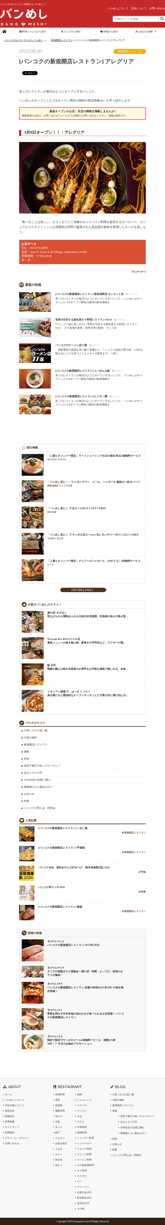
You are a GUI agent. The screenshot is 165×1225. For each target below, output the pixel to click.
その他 (80, 1208)
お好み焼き (61, 1143)
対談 (26, 758)
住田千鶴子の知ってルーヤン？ (42, 765)
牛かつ (58, 1116)
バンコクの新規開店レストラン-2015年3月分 (73, 944)
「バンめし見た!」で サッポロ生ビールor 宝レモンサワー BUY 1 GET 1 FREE (93, 536)
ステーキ (82, 1105)
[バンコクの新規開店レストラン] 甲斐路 (61, 847)
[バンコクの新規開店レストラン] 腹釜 (60, 906)
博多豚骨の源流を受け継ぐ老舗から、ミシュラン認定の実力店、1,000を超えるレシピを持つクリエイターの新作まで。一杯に (99, 349)
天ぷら (58, 1127)
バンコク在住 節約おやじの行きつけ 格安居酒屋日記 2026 (74, 867)
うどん (80, 1121)
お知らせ (29, 793)
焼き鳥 (58, 1159)
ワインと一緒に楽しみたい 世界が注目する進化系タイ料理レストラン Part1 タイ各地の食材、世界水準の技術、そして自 (97, 323)
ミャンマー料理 (85, 1138)
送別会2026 (83, 1203)
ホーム (8, 1094)
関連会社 (9, 1116)
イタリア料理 (84, 1148)
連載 (26, 751)
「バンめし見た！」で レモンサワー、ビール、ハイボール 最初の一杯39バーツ (93, 483)
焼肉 (79, 1094)
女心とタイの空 (33, 772)
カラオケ (82, 1176)
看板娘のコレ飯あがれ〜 (38, 786)
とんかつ (60, 1138)
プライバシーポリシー (17, 1138)
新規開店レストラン (62, 40)
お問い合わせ (157, 8)
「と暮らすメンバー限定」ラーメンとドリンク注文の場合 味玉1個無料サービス (94, 457)
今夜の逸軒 (30, 737)
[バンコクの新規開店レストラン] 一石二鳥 (63, 828)
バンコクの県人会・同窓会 (39, 807)
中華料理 (82, 1127)
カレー (58, 1154)
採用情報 (9, 1121)
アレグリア (137, 271)
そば (79, 1116)
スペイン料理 (84, 1159)
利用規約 (9, 1132)
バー (79, 1181)
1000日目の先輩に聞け (37, 779)
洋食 (57, 1121)
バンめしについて (117, 8)
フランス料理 (84, 1154)
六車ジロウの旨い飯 (35, 730)
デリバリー (83, 1187)
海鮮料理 (60, 1110)
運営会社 (9, 1110)
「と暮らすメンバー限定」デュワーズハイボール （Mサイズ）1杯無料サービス (94, 562)
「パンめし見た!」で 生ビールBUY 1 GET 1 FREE (76, 510)
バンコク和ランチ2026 (51, 887)
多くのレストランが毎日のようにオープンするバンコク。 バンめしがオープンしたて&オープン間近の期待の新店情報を (98, 298)
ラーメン (82, 1110)
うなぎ (58, 1148)
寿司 (57, 1100)
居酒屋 (58, 1105)
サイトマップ (12, 1127)
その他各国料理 (85, 1165)
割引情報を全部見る (84, 590)
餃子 (57, 1132)
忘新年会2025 (84, 1192)
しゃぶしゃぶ (84, 1100)
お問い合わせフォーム (55, 115)
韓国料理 (82, 1132)
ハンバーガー (84, 1143)
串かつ (58, 1165)
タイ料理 (82, 1170)
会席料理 (60, 1094)
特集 (26, 800)
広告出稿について (14, 1105)
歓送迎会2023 (84, 1197)
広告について (139, 8)
